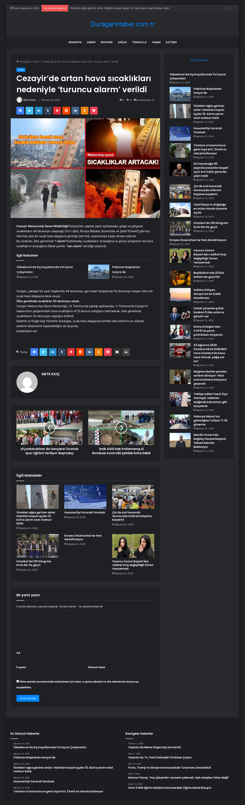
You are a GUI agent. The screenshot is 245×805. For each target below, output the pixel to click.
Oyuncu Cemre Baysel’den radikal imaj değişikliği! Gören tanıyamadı (133, 565)
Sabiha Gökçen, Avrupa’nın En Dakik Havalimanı (207, 294)
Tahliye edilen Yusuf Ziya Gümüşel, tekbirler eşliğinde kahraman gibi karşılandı (211, 400)
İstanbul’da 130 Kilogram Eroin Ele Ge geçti (33, 563)
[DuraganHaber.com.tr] (122, 24)
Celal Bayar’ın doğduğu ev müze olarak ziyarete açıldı (210, 209)
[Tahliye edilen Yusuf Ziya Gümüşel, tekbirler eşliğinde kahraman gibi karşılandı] (180, 399)
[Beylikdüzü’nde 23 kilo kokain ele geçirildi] (180, 278)
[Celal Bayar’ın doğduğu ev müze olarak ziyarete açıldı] (180, 210)
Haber (91, 42)
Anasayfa (75, 42)
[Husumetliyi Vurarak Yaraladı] (85, 497)
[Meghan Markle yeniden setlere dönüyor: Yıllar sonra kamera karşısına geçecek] (180, 377)
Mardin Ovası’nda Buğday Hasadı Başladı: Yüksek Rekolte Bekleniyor (210, 441)
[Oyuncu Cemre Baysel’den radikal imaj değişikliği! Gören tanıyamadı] (133, 546)
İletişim (171, 42)
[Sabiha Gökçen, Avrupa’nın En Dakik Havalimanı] (180, 295)
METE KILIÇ (29, 100)
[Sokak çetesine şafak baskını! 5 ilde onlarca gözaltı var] (180, 313)
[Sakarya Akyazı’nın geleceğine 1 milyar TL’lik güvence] (180, 421)
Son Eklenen (199, 60)
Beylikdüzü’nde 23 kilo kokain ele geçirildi (209, 275)
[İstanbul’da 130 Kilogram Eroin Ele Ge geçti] (37, 546)
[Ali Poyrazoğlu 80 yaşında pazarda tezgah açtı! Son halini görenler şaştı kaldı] (180, 169)
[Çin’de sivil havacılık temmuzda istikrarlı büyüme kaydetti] (133, 497)
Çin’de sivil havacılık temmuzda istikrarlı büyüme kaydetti (132, 516)
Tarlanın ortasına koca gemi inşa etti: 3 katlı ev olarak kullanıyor (210, 149)
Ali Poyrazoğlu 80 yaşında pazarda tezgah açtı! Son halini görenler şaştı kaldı (211, 170)
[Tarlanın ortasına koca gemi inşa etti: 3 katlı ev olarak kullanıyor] (180, 150)
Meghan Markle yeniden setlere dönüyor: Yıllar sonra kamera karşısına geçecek (210, 378)
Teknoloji (139, 42)
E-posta (22, 667)
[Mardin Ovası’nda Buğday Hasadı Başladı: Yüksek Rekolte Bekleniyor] (180, 440)
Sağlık (122, 42)
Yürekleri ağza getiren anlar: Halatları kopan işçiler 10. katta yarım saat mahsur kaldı (119, 8)
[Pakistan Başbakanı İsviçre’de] (98, 272)
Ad (19, 652)
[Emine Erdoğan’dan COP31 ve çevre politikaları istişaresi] (180, 332)
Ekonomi (107, 42)
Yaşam (156, 42)
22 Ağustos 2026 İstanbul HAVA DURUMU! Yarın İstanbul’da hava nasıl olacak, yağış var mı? (210, 353)
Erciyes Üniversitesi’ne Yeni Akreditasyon (83, 537)
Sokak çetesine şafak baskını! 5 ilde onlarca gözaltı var (209, 312)
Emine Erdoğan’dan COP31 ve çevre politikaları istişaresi (208, 331)
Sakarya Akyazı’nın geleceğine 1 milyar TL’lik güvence (210, 420)
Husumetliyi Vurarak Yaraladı (84, 512)
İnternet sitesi (96, 667)
